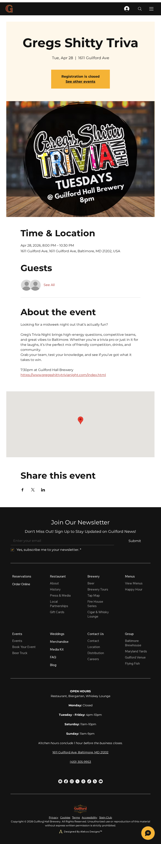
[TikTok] (89, 781)
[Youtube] (101, 781)
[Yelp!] (95, 781)
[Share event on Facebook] (23, 489)
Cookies (65, 817)
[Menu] (151, 9)
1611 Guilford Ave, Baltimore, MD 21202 (80, 752)
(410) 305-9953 (80, 762)
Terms (76, 817)
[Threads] (83, 781)
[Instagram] (72, 781)
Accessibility (89, 817)
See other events (80, 82)
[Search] (139, 8)
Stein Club (105, 817)
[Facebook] (66, 781)
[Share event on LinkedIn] (43, 489)
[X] (77, 781)
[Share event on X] (33, 489)
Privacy (53, 817)
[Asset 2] (60, 781)
